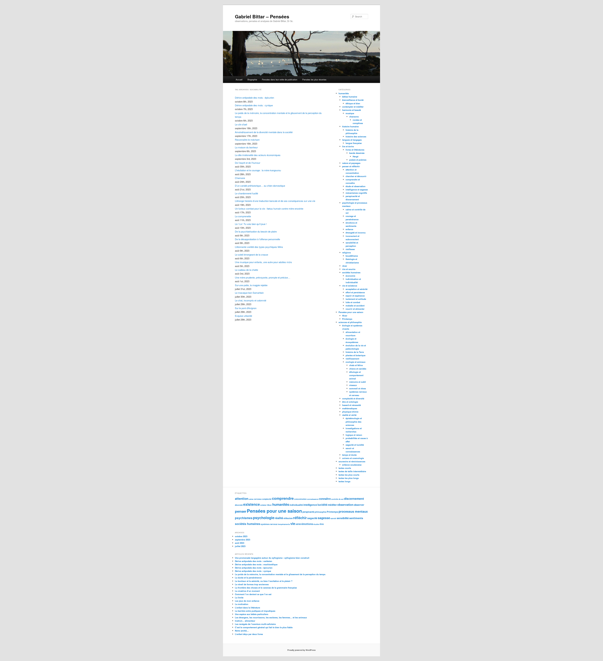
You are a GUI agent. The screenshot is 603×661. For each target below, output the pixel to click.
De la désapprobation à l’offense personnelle (257, 239)
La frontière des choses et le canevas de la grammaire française (266, 587)
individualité (296, 504)
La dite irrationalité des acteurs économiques (257, 155)
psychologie (263, 517)
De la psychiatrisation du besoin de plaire (256, 231)
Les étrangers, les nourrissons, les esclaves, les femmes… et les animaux (271, 617)
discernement (354, 498)
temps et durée (349, 454)
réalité (279, 518)
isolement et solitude (356, 298)
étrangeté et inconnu (356, 232)
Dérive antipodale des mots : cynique (254, 105)
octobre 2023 (241, 536)
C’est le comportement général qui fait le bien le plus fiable (264, 627)
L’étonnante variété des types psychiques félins (259, 246)
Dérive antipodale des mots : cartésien (253, 561)
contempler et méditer (353, 106)
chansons (354, 116)
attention (241, 498)
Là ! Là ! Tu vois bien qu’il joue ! (251, 224)
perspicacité (308, 511)
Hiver (344, 315)
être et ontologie (350, 401)
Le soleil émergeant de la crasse (251, 254)
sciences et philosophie (350, 322)
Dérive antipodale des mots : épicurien (254, 97)
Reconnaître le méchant (247, 139)
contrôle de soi (337, 499)
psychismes (244, 518)
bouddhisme (352, 255)
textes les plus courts (349, 474)
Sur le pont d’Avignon (245, 308)
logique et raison (354, 434)
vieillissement (352, 358)
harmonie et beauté (351, 109)
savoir (333, 518)
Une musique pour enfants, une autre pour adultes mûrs (263, 262)
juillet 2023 (240, 546)
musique (350, 113)
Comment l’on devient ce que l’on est (253, 594)
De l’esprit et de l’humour (247, 162)
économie (350, 275)
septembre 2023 (242, 539)
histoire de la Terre (355, 352)
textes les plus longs (349, 478)
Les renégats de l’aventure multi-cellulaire (255, 624)
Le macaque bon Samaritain (249, 292)
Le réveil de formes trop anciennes (252, 584)
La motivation (241, 604)
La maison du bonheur (246, 147)
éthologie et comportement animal (356, 375)
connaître (325, 499)
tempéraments (284, 524)
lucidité (322, 505)
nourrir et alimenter (355, 308)
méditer (332, 505)
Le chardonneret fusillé (246, 193)
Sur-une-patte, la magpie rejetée (251, 285)
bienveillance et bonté (353, 99)
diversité (239, 505)
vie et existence (349, 285)
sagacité (312, 518)
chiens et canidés (357, 368)
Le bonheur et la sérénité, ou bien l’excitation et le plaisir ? (263, 581)
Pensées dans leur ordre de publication (279, 79)
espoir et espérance (355, 295)
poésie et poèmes (357, 159)
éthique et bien (353, 103)
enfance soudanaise (351, 464)
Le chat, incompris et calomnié (250, 300)
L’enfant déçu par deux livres (249, 634)
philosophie (320, 511)
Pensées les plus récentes (314, 79)
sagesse (324, 518)
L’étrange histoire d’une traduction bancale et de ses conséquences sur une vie (275, 200)
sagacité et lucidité (355, 444)
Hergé (355, 156)
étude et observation (355, 186)
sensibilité (343, 518)
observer (359, 505)
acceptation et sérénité (356, 289)
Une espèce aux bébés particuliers (251, 614)
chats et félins (356, 365)
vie (292, 523)
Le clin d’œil (241, 124)
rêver (344, 265)
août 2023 (239, 542)
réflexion (288, 518)
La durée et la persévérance (248, 577)
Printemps (347, 318)
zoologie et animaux (355, 361)
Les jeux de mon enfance (247, 600)
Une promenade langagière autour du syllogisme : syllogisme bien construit (272, 557)
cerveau (257, 499)
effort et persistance (355, 292)
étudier (316, 524)
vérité (298, 524)
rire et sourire (348, 269)
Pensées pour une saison (351, 312)
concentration (300, 499)
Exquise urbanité (243, 315)
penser (240, 511)
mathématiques (349, 408)
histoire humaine (350, 126)
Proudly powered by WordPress (301, 650)
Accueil (239, 79)
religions (346, 252)
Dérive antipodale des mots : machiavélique (256, 564)
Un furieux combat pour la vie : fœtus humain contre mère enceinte (269, 208)
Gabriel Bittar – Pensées (262, 16)
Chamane (240, 178)
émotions (307, 524)
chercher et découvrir (356, 176)
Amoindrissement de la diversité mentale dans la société (264, 132)
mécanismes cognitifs (356, 192)
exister (263, 505)
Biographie (252, 79)
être (322, 524)
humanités (344, 93)
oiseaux (353, 385)
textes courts (345, 468)
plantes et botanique (355, 355)
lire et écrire (348, 146)
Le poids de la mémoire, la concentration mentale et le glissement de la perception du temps (280, 574)
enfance (349, 229)
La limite (239, 597)
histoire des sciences (356, 136)
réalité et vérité (349, 414)
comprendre (283, 498)
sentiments (356, 518)
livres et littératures (355, 149)
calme (251, 499)
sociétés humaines (351, 272)
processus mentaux (353, 511)
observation (345, 505)
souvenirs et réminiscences (352, 461)
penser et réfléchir (351, 166)
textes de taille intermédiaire (352, 471)
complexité (267, 499)
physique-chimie (350, 411)
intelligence (310, 505)
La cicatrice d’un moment (247, 590)
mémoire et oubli (357, 381)
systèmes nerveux (269, 524)
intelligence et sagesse (357, 189)
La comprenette (243, 216)
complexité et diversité (353, 398)
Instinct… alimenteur (245, 620)
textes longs (344, 481)
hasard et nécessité (351, 405)
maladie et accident (355, 305)
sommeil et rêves (357, 388)
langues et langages (352, 139)
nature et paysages (351, 163)
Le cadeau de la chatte (246, 269)
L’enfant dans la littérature (247, 607)
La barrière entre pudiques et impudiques (255, 610)
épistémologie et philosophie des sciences (354, 421)
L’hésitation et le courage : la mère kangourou (258, 170)
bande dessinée (356, 152)
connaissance (312, 499)
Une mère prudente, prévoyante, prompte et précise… (262, 277)
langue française (354, 143)
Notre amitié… (242, 630)
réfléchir (300, 517)
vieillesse (350, 249)
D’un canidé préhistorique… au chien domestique (260, 185)
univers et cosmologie (353, 458)
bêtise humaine (349, 96)
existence (251, 504)
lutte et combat (353, 302)
